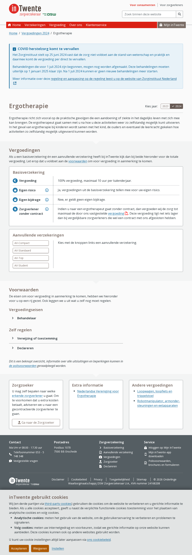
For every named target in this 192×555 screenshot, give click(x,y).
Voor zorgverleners (171, 5)
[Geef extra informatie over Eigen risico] (47, 190)
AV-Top (18, 258)
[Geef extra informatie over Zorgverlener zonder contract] (47, 209)
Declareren (25, 348)
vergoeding (118, 213)
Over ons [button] (75, 25)
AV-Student (21, 265)
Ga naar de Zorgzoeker (38, 422)
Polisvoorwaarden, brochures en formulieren (163, 463)
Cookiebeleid (79, 479)
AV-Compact (22, 243)
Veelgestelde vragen (26, 461)
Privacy (98, 479)
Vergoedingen (112, 457)
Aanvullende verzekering (118, 452)
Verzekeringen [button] (35, 25)
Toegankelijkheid (119, 479)
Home (16, 25)
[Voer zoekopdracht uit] (179, 14)
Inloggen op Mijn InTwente (164, 447)
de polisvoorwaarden (22, 366)
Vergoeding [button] (57, 25)
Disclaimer (58, 479)
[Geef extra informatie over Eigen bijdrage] (47, 199)
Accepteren (19, 548)
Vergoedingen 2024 (35, 33)
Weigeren (40, 548)
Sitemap (142, 479)
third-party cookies (58, 504)
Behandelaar (26, 318)
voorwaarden (77, 161)
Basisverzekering (114, 447)
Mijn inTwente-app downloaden (159, 454)
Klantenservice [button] (96, 25)
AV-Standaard (22, 250)
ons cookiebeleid (99, 540)
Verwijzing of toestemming (37, 338)
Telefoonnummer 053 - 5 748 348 (29, 454)
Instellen (58, 548)
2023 (165, 106)
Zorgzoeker (111, 461)
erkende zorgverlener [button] (27, 396)
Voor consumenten (142, 5)
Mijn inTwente (174, 25)
